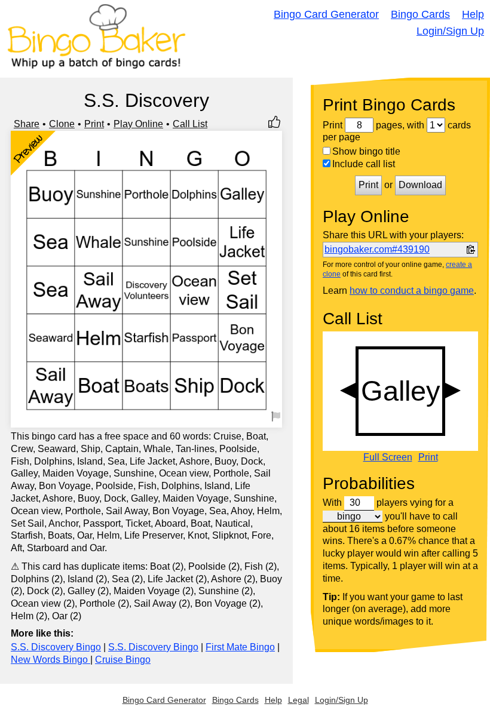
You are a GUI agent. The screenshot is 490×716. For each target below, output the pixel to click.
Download (420, 185)
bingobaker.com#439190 (377, 249)
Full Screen (387, 457)
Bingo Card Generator (326, 14)
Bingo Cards (420, 14)
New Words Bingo (50, 659)
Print (94, 124)
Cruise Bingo (123, 659)
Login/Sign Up (450, 31)
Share (26, 124)
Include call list (363, 164)
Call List (190, 124)
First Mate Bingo (240, 647)
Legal (298, 700)
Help (473, 14)
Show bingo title (366, 151)
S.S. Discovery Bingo (56, 647)
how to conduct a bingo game (412, 290)
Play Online (138, 124)
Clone (62, 124)
